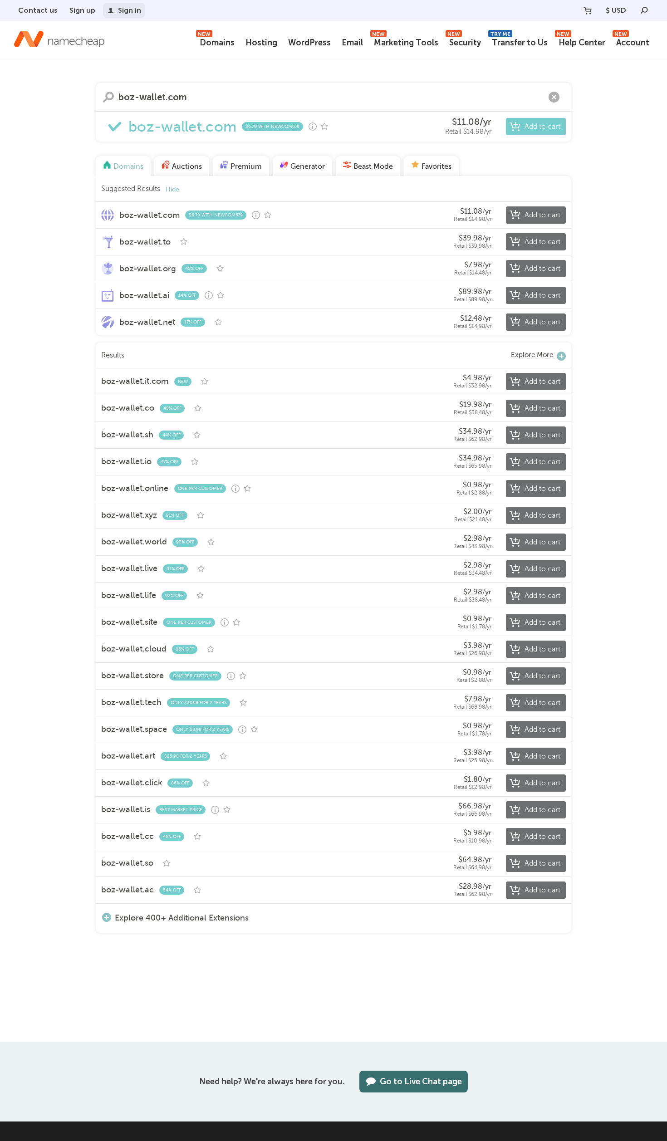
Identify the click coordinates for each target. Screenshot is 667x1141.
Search (108, 97)
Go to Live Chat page (421, 1082)
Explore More (532, 354)
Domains (216, 41)
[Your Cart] (587, 10)
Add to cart (542, 126)
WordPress (309, 43)
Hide (172, 189)
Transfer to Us (519, 41)
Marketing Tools (405, 41)
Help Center (581, 41)
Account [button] (631, 41)
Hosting (261, 43)
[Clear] (554, 97)
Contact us (38, 10)
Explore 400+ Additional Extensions (182, 917)
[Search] (644, 10)
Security (464, 41)
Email (352, 43)
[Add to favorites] (324, 126)
